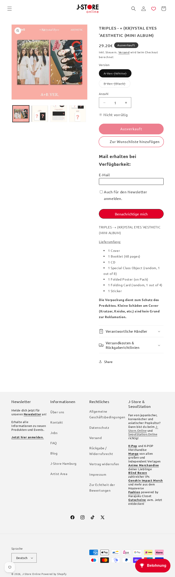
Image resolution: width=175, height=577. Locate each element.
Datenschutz (99, 427)
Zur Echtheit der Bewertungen (102, 487)
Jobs (53, 433)
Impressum (97, 474)
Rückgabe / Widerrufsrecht (101, 451)
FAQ (53, 443)
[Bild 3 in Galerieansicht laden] (58, 113)
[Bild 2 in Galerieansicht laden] (39, 113)
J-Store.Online (143, 428)
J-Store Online (31, 574)
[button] (10, 9)
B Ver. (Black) (117, 84)
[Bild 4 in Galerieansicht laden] (77, 113)
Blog (53, 453)
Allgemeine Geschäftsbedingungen (107, 414)
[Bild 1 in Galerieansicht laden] (21, 113)
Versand (124, 52)
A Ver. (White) (117, 74)
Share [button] (108, 362)
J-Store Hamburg (63, 463)
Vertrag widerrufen (104, 464)
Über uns (57, 412)
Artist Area (58, 474)
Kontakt (56, 422)
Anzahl (103, 94)
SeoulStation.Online (142, 434)
